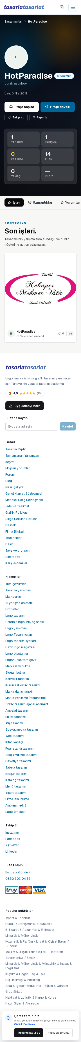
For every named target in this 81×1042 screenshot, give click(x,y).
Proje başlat (24, 107)
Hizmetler (12, 609)
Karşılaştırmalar (16, 563)
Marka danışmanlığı (19, 691)
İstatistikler (13, 538)
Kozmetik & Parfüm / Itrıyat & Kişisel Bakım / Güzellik (37, 943)
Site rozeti (12, 557)
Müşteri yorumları (17, 468)
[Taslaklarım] (62, 7)
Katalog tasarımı (17, 780)
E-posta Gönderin (18, 872)
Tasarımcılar (13, 21)
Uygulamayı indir (27, 406)
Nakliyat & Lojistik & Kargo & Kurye (30, 997)
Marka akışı (13, 597)
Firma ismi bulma (17, 799)
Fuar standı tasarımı (19, 748)
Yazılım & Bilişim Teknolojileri (25, 952)
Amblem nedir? (16, 805)
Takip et (18, 117)
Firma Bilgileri (14, 531)
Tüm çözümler (15, 584)
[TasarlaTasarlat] (25, 367)
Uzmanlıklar (42, 202)
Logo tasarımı (15, 616)
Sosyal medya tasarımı (21, 729)
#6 (70, 333)
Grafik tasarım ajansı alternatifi (27, 704)
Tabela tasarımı (16, 767)
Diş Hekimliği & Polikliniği (22, 980)
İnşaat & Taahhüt (17, 918)
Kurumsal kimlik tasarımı (22, 685)
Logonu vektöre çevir (20, 660)
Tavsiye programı (17, 550)
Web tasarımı (14, 736)
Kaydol (67, 426)
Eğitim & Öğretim (56, 986)
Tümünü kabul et (28, 1033)
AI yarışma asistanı (19, 603)
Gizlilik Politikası (16, 512)
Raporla (41, 117)
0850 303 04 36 (18, 879)
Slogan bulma (15, 672)
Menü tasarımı (15, 786)
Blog (8, 481)
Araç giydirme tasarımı (21, 755)
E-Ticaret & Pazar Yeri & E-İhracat (29, 930)
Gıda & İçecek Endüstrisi (23, 986)
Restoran (56, 952)
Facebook (12, 839)
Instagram (12, 832)
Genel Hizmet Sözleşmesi (23, 494)
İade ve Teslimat (17, 506)
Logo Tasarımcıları (18, 635)
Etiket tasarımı (15, 717)
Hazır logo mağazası (20, 647)
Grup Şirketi (13, 992)
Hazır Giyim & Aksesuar (22, 1003)
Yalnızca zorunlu (58, 1033)
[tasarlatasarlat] (24, 7)
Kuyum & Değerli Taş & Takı (25, 974)
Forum (10, 475)
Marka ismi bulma (17, 666)
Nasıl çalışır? (14, 487)
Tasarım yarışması (18, 590)
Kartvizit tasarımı (17, 679)
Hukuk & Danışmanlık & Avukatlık (28, 924)
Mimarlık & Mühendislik (21, 936)
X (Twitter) (12, 845)
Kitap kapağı (14, 742)
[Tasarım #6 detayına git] (40, 289)
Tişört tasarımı (15, 793)
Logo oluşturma (16, 654)
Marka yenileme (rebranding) (25, 698)
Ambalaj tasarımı (17, 710)
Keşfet (9, 462)
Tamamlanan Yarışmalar (22, 456)
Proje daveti (60, 107)
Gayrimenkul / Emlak (20, 958)
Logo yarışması (16, 628)
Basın (9, 544)
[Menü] (72, 7)
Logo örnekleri (15, 812)
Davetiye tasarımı (18, 761)
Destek (10, 525)
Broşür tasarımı (16, 774)
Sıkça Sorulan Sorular (21, 519)
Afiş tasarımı (14, 723)
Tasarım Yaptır (15, 449)
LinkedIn (11, 851)
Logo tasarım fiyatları (20, 641)
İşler (16, 202)
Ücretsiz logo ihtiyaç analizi (25, 622)
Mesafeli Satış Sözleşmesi (24, 500)
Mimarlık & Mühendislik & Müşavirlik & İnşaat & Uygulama (38, 966)
